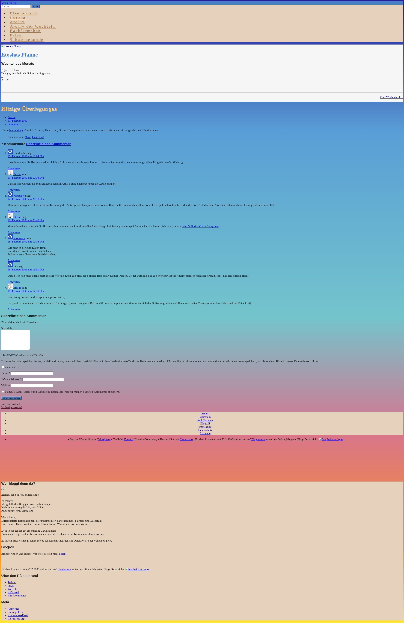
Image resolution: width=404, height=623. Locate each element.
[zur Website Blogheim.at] (331, 439)
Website (5, 385)
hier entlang (16, 130)
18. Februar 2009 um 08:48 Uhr (26, 220)
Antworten (14, 168)
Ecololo (128, 439)
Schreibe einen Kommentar (48, 144)
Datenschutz (205, 430)
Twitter (12, 582)
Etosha (11, 117)
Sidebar (13, 2)
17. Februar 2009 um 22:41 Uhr (26, 199)
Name (5, 372)
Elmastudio (186, 439)
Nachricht (8, 328)
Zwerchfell (38, 137)
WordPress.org (16, 618)
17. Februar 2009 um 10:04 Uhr (26, 156)
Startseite (205, 433)
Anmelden (13, 608)
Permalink (13, 124)
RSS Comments (17, 595)
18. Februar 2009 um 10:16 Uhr (26, 241)
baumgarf (18, 195)
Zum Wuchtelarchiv (391, 97)
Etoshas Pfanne (19, 55)
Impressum (205, 426)
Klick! (62, 553)
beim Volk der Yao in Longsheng (200, 226)
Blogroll (205, 423)
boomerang (19, 238)
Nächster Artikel (10, 404)
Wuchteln (205, 416)
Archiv (205, 413)
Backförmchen (25, 31)
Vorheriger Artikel (11, 407)
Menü (4, 2)
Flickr (11, 585)
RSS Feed (13, 592)
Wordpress (104, 439)
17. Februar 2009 (17, 120)
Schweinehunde (27, 39)
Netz (27, 137)
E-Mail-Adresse (11, 379)
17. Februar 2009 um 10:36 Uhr (26, 177)
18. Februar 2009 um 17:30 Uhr (26, 291)
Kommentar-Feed (18, 615)
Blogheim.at (258, 439)
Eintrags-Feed (16, 612)
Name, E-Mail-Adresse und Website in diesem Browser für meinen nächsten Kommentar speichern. (62, 391)
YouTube (13, 588)
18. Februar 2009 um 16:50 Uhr (26, 269)
